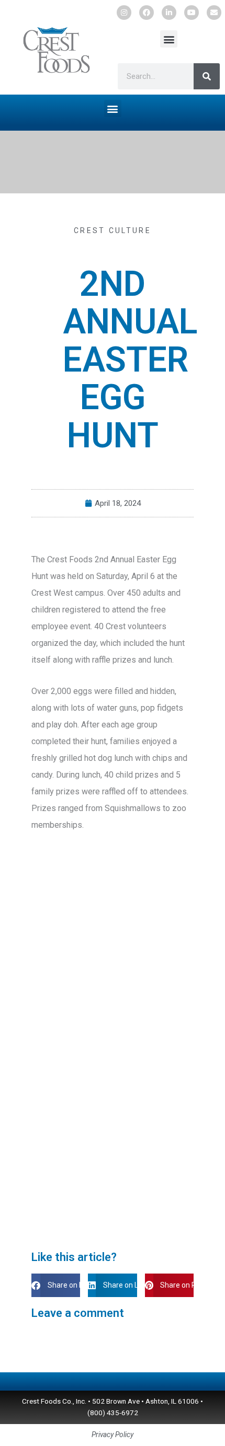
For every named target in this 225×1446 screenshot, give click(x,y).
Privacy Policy (112, 1434)
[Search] (207, 76)
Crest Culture (112, 230)
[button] (168, 39)
